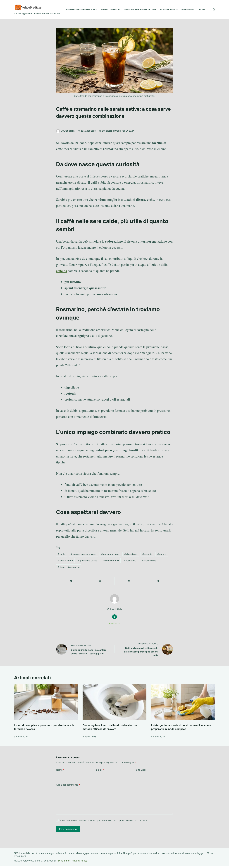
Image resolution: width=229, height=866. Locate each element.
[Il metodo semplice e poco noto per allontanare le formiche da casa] (46, 702)
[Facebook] (70, 581)
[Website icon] (114, 616)
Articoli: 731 (114, 624)
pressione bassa (87, 560)
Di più (202, 9)
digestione (130, 554)
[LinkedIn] (158, 581)
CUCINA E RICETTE (169, 9)
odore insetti (65, 560)
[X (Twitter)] (99, 581)
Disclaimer (64, 860)
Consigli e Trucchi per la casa (118, 131)
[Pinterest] (129, 581)
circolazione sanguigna (83, 554)
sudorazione (148, 560)
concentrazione (110, 554)
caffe (61, 554)
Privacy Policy (79, 860)
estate (161, 554)
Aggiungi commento (68, 784)
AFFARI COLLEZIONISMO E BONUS (81, 9)
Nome (60, 769)
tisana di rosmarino (68, 567)
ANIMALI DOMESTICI (110, 9)
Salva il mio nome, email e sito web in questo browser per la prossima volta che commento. (104, 820)
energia (147, 554)
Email (100, 769)
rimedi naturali (110, 560)
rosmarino (130, 560)
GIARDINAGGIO (188, 9)
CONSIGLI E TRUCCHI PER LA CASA (140, 9)
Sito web (141, 769)
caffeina (61, 270)
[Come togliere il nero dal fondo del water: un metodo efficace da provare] (114, 702)
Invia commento (68, 829)
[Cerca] (214, 9)
